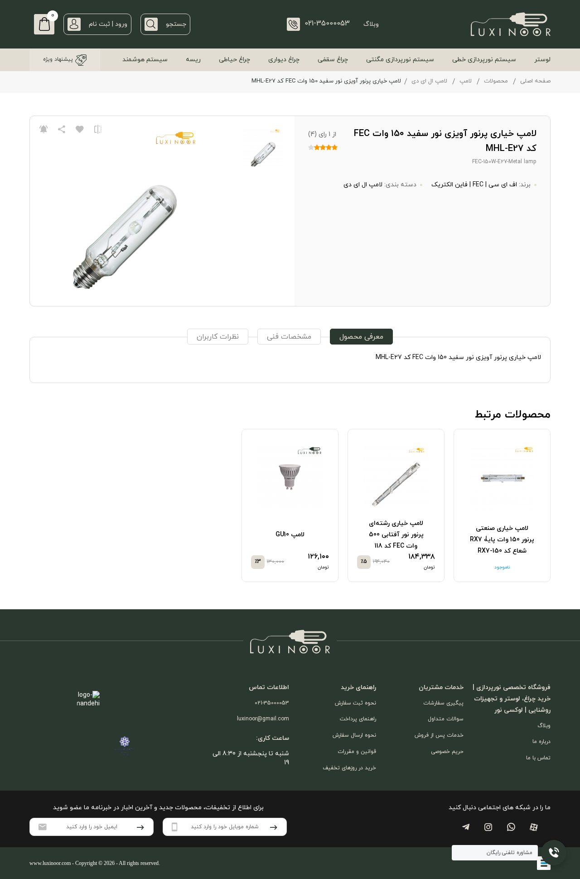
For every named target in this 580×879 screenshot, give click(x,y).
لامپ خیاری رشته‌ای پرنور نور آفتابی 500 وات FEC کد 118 (396, 534)
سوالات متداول (446, 719)
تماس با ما (538, 758)
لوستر (542, 59)
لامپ (465, 81)
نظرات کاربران (218, 337)
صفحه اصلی (535, 81)
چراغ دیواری (284, 59)
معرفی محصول (361, 337)
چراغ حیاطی (234, 59)
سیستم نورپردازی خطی (484, 59)
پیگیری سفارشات (443, 703)
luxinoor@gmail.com (263, 719)
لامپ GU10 (290, 534)
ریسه (193, 59)
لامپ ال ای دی (429, 81)
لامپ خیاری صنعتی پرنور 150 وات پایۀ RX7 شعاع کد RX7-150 (502, 539)
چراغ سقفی (333, 59)
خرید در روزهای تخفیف (349, 768)
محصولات (496, 81)
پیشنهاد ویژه (58, 59)
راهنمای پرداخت (358, 719)
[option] (502, 505)
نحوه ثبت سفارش (355, 703)
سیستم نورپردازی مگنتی (400, 59)
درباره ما (541, 741)
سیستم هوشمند (145, 59)
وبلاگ (371, 24)
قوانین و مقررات (357, 751)
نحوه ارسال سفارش (354, 735)
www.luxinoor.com (50, 863)
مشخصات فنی (289, 337)
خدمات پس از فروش (439, 735)
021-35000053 (272, 703)
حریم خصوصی (447, 751)
